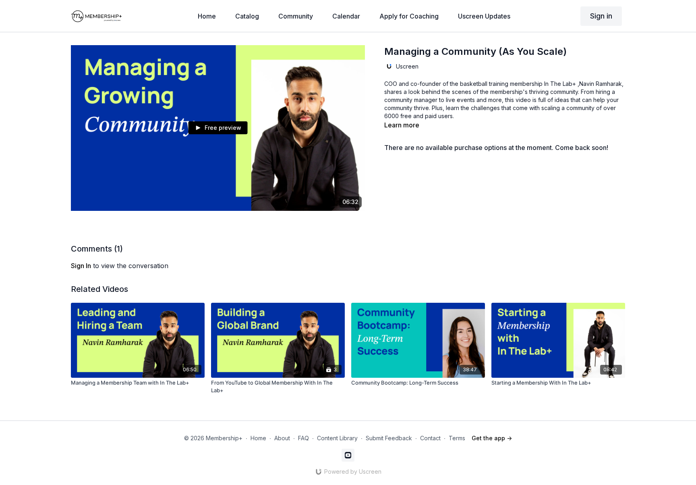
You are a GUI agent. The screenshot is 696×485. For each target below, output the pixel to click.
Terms (457, 438)
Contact (430, 438)
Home (258, 438)
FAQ (303, 438)
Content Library (337, 438)
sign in (81, 266)
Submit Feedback (389, 438)
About (282, 438)
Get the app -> (492, 438)
